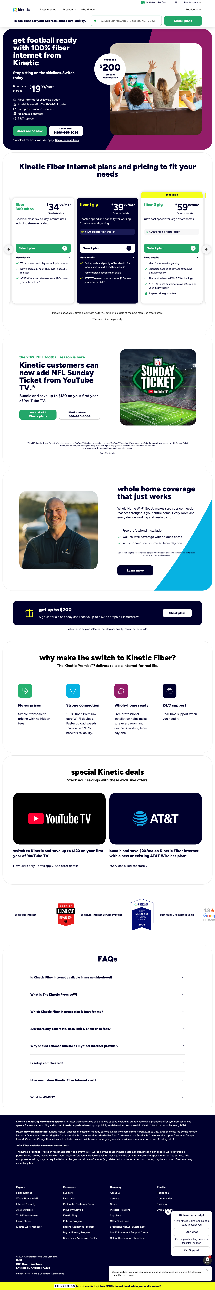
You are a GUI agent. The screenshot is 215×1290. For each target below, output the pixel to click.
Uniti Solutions (165, 1209)
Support (68, 1192)
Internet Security (26, 1204)
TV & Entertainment (27, 1215)
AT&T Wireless (24, 1209)
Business (162, 1204)
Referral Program (72, 1221)
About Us (115, 1192)
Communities (164, 1198)
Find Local (69, 1198)
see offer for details (136, 628)
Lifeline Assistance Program (78, 1226)
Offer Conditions (119, 1221)
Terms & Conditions (40, 1273)
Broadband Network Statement (127, 1226)
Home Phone (23, 1221)
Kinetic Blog (70, 1215)
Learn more (135, 570)
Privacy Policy (23, 1273)
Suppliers (115, 1215)
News (113, 1204)
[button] (207, 1260)
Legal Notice (58, 1273)
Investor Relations (120, 1209)
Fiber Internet (24, 1192)
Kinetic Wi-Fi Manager (29, 1226)
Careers (114, 1198)
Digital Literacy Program (77, 1232)
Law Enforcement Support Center (129, 1232)
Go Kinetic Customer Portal (78, 1204)
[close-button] (206, 1270)
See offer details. (153, 312)
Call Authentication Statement (127, 1238)
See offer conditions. (67, 140)
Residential (163, 1192)
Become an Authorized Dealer (80, 1238)
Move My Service (73, 1209)
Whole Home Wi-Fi (27, 1198)
